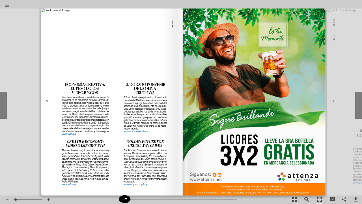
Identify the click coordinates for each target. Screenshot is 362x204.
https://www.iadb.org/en (69, 137)
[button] (7, 5)
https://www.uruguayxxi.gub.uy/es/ (136, 133)
